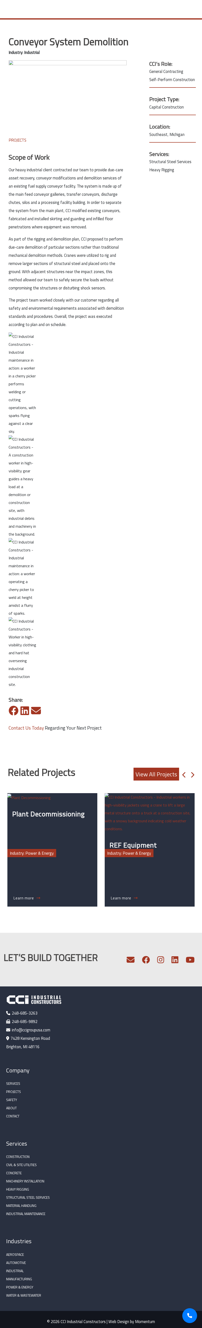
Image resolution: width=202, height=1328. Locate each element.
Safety (11, 1099)
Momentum (145, 1321)
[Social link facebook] (145, 961)
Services (13, 1083)
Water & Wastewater (23, 1295)
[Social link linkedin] (175, 961)
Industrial (15, 1270)
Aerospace (15, 1254)
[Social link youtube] (190, 961)
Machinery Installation (25, 1181)
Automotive (16, 1262)
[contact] (130, 961)
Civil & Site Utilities (21, 1164)
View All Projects (156, 774)
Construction (18, 1156)
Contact (12, 1116)
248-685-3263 (24, 1013)
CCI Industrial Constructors (83, 1321)
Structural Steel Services (28, 1197)
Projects (13, 1091)
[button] (184, 774)
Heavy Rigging (17, 1189)
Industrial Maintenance (25, 1213)
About (11, 1107)
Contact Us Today (26, 727)
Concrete (14, 1173)
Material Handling (21, 1205)
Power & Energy (19, 1287)
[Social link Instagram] (160, 961)
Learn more (24, 897)
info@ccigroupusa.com (31, 1030)
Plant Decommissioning (48, 813)
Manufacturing (19, 1279)
